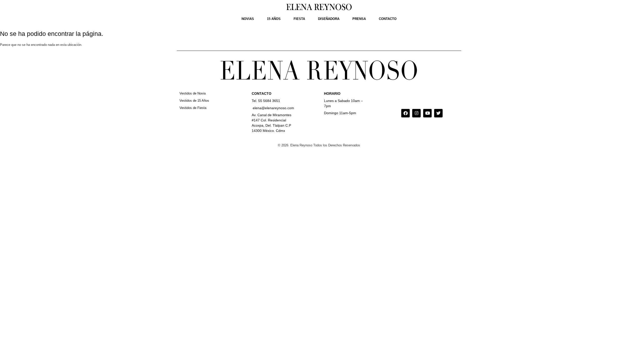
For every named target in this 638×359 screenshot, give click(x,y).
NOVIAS (247, 19)
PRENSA (359, 19)
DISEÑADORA (328, 19)
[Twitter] (438, 113)
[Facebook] (405, 113)
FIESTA (299, 19)
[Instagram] (416, 113)
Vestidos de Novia (192, 93)
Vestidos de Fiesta (192, 108)
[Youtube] (427, 113)
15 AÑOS (274, 19)
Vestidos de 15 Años (194, 100)
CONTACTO (388, 19)
